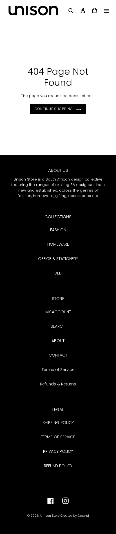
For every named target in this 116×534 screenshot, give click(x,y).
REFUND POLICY (58, 466)
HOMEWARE (58, 244)
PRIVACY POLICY (58, 451)
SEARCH (58, 326)
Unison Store (49, 515)
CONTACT (58, 355)
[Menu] (106, 10)
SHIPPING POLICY (58, 422)
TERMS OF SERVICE (58, 437)
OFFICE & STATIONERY (58, 258)
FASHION (58, 230)
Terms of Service (58, 369)
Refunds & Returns (58, 384)
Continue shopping (54, 108)
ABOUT (58, 341)
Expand (83, 515)
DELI (58, 273)
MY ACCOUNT (58, 312)
